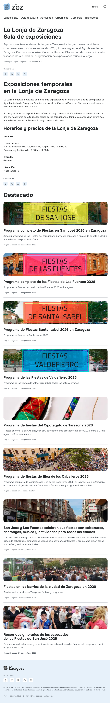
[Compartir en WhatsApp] (18, 74)
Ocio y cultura (29, 17)
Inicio (94, 6)
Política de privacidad (12, 696)
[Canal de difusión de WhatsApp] (31, 680)
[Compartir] (25, 74)
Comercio (77, 17)
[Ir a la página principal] (13, 6)
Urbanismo (62, 17)
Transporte (91, 17)
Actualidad (46, 17)
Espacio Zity (10, 17)
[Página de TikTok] (25, 680)
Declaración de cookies (32, 696)
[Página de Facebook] (5, 680)
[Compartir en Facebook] (5, 74)
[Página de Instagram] (18, 680)
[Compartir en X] (12, 74)
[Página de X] (12, 680)
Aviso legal (48, 696)
